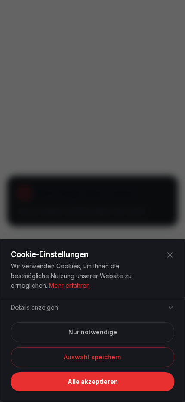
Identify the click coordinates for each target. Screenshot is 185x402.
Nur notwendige (92, 332)
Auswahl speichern (92, 357)
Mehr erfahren (69, 285)
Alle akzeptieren (93, 381)
